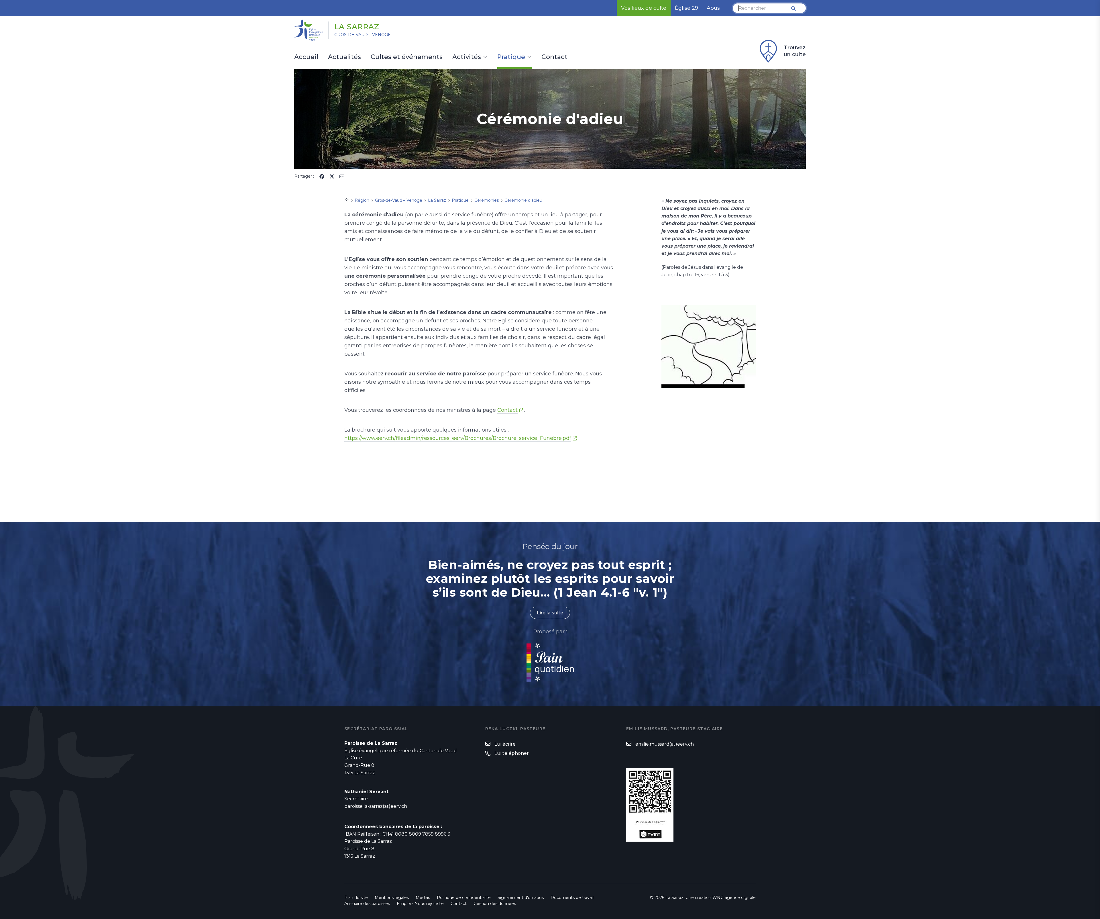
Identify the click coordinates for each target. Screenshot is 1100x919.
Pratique (511, 57)
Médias (423, 897)
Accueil (306, 57)
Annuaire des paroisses (367, 903)
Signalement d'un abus (521, 897)
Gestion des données (495, 903)
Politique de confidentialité (464, 897)
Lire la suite (550, 613)
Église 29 (686, 8)
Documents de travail (572, 897)
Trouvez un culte (795, 51)
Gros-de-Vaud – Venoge (362, 35)
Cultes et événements (407, 57)
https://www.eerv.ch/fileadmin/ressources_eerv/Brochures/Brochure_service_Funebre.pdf (457, 438)
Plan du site (356, 897)
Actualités (344, 57)
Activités (466, 57)
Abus (713, 8)
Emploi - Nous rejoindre (420, 903)
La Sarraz (356, 26)
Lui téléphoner (511, 753)
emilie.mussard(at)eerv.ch (664, 744)
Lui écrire (505, 744)
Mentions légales (392, 897)
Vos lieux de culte (643, 8)
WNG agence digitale (734, 897)
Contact (554, 57)
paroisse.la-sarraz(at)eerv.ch (375, 806)
